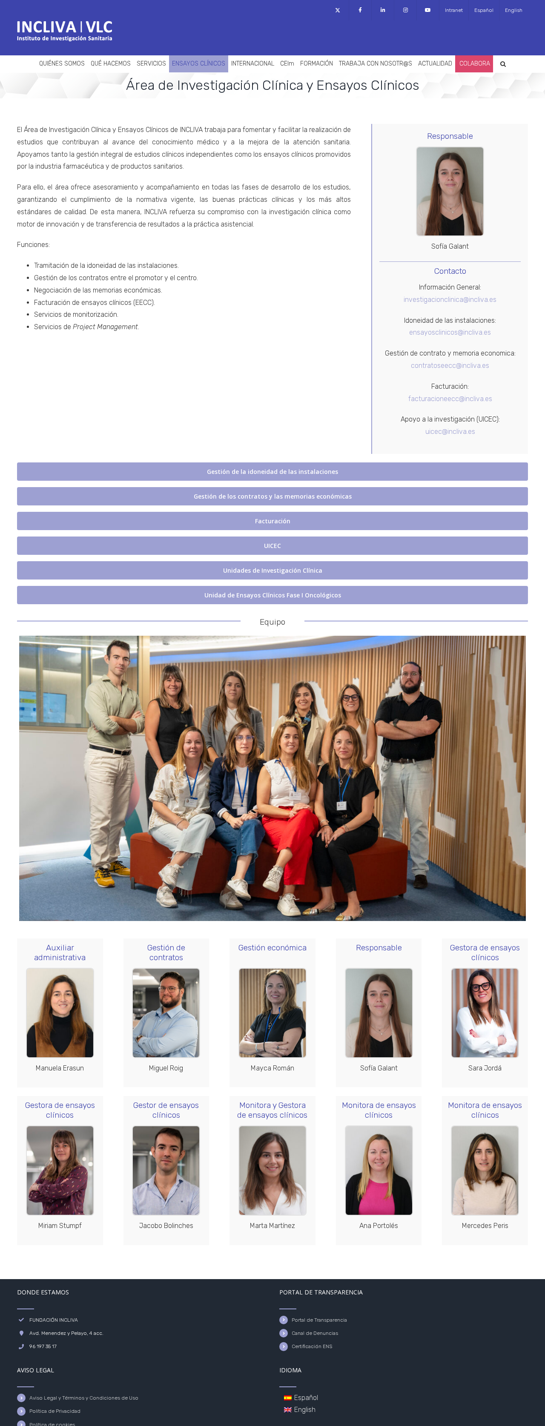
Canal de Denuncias (315, 1333)
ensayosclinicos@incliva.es (450, 332)
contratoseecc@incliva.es (450, 366)
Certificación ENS (312, 1346)
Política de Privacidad (54, 1411)
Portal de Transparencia (319, 1320)
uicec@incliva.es (450, 432)
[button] (503, 63)
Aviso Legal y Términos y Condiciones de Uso (83, 1398)
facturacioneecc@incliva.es (450, 399)
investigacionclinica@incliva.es (450, 300)
